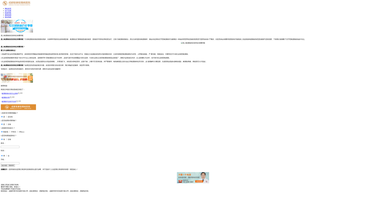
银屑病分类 (6, 97)
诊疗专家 (8, 11)
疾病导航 (8, 13)
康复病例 (8, 15)
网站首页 (8, 8)
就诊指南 (8, 17)
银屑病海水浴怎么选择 (10, 93)
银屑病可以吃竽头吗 (9, 101)
